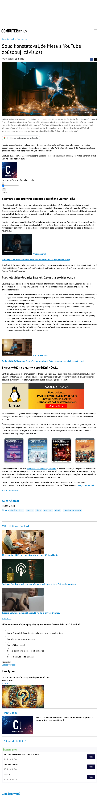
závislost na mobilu (72, 510)
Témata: (5, 510)
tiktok (57, 510)
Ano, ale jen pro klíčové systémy (21, 639)
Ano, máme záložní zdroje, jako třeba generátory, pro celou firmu (35, 633)
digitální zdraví (16, 510)
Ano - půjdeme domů (16, 645)
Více (91, 756)
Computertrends (8, 39)
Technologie (22, 39)
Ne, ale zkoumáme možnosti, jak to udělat (25, 650)
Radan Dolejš (8, 59)
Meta (38, 510)
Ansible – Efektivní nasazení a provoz (21, 754)
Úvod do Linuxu (11, 764)
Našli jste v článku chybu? (11, 490)
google (30, 510)
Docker (7, 774)
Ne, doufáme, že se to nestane (20, 656)
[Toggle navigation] (95, 31)
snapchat (48, 510)
